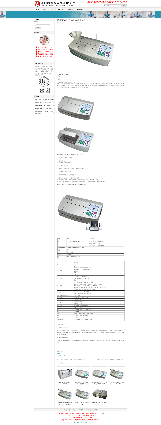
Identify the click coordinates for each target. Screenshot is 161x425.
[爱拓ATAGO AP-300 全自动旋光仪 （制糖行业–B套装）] (116, 380)
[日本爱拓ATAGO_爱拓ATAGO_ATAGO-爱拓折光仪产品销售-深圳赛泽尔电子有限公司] (55, 7)
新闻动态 (70, 9)
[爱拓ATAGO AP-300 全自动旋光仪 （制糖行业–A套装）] (65, 400)
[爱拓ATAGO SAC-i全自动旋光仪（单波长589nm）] (99, 400)
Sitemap (101, 413)
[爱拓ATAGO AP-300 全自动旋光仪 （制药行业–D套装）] (82, 380)
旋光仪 (61, 23)
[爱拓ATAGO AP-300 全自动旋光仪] (82, 400)
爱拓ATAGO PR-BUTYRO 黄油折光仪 (44, 99)
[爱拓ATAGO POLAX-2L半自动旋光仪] (65, 380)
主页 (58, 23)
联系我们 (80, 9)
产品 (52, 9)
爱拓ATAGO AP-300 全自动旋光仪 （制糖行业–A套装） (109, 359)
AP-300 (59, 355)
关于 (44, 9)
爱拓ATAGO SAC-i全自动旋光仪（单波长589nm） (71, 359)
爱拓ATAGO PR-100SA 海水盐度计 (43, 102)
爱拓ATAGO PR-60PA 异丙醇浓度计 (43, 108)
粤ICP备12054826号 (80, 422)
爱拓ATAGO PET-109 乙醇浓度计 (43, 105)
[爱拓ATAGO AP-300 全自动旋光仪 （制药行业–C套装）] (99, 380)
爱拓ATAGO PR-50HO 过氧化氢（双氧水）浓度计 (44, 112)
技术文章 (60, 9)
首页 (37, 9)
